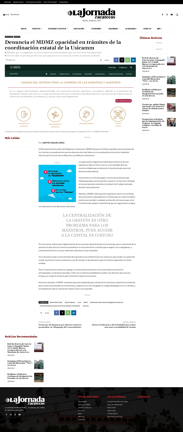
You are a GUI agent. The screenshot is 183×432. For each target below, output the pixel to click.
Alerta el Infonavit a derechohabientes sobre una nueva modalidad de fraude (114, 326)
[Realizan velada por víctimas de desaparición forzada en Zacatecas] (39, 377)
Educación (9, 37)
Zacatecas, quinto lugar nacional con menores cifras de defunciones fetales (153, 107)
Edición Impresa (70, 302)
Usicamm (86, 306)
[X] (167, 14)
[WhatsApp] (127, 59)
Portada (17, 37)
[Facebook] (162, 14)
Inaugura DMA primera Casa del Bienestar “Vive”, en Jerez (20, 363)
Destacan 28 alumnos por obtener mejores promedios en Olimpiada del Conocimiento (60, 326)
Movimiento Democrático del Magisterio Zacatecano (106, 302)
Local (79, 302)
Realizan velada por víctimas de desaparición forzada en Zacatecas (19, 376)
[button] (177, 15)
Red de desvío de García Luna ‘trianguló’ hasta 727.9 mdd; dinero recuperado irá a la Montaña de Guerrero (19, 348)
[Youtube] (171, 14)
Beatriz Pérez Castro (56, 302)
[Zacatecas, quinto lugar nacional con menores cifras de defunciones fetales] (171, 107)
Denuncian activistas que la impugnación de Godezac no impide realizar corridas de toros (153, 123)
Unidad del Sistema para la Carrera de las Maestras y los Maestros (60, 306)
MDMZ (85, 302)
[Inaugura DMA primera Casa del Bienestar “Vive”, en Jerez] (39, 364)
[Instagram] (10, 414)
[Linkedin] (133, 59)
